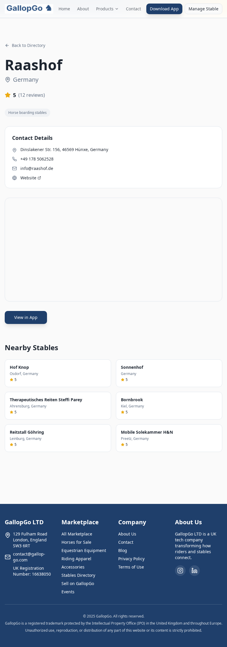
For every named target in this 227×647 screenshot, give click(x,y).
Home (64, 9)
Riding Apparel (76, 558)
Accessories (73, 567)
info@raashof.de (36, 168)
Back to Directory (28, 45)
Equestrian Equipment (83, 550)
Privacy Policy (131, 558)
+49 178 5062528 (36, 159)
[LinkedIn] (194, 570)
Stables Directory (78, 575)
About (83, 9)
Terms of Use (131, 567)
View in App (26, 317)
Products (105, 9)
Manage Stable (203, 9)
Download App (164, 9)
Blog (122, 550)
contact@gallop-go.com (29, 557)
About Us (127, 534)
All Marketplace (76, 534)
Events (67, 591)
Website (28, 178)
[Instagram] (180, 570)
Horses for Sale (76, 542)
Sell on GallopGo (77, 583)
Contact (133, 9)
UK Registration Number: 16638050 (32, 571)
